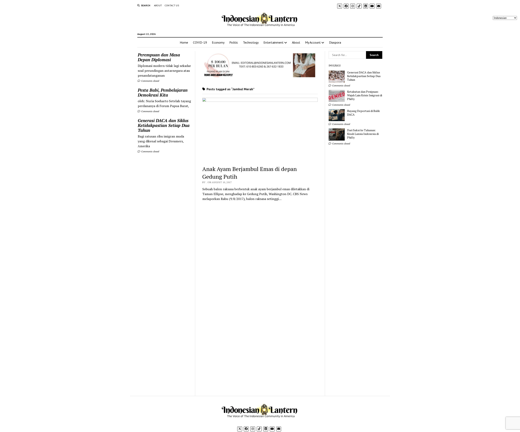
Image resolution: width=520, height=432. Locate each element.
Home (184, 42)
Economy (218, 42)
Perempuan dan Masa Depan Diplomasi (159, 57)
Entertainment (273, 42)
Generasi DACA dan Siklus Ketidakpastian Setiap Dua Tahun (164, 125)
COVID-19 (200, 42)
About (158, 5)
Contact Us (172, 5)
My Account (313, 42)
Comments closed (150, 80)
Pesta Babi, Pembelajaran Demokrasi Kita (162, 92)
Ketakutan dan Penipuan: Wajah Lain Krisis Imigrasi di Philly (364, 95)
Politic (233, 42)
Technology (251, 42)
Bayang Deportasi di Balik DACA (363, 112)
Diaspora (335, 42)
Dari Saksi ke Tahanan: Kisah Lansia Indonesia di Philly (363, 133)
